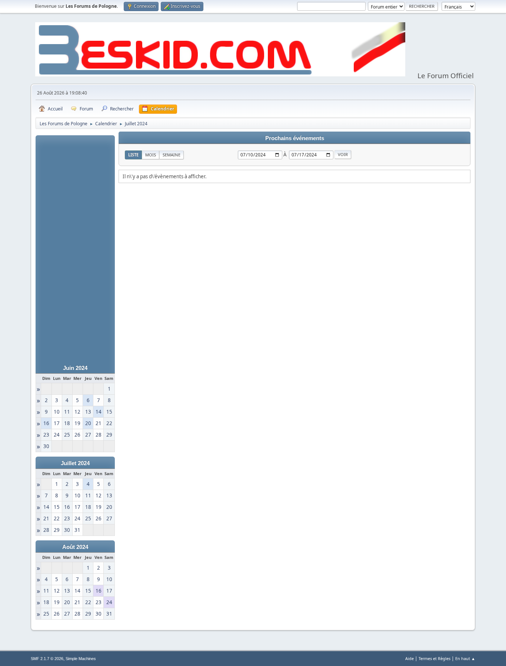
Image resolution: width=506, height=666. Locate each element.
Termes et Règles (434, 658)
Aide (409, 658)
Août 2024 (75, 547)
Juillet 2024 (75, 463)
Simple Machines (81, 658)
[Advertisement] (75, 246)
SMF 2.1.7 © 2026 (47, 658)
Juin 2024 (75, 368)
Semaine (171, 155)
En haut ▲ (465, 658)
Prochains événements (294, 138)
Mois (150, 155)
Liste (133, 155)
